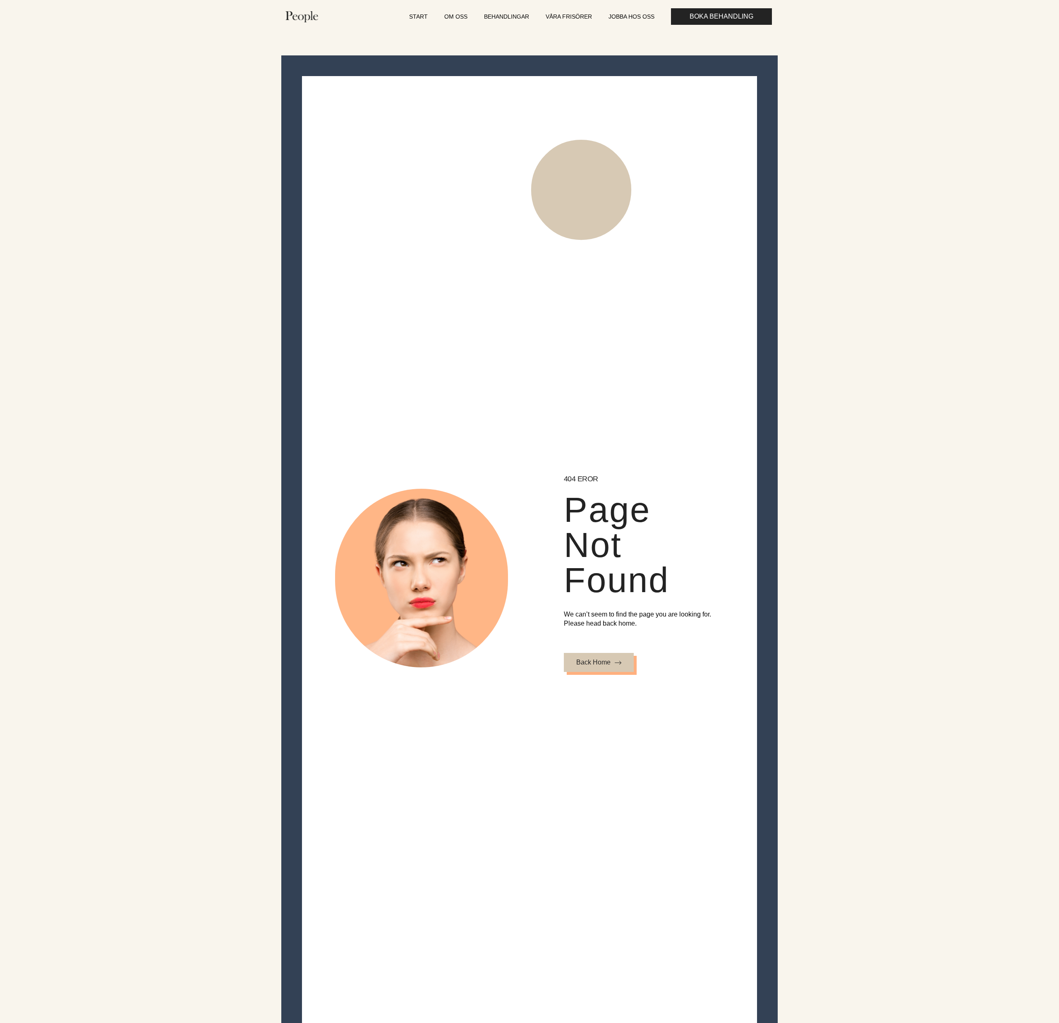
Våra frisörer (569, 16)
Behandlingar (506, 16)
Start (418, 16)
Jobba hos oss (631, 16)
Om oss (455, 16)
